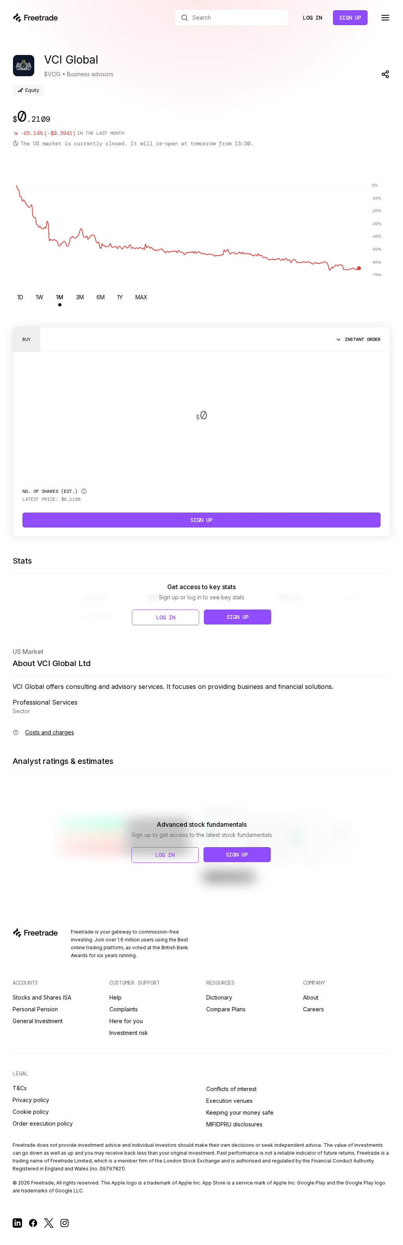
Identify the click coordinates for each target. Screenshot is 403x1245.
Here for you (126, 1021)
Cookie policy (31, 1111)
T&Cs (20, 1088)
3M (80, 297)
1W (39, 297)
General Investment (38, 1021)
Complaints (123, 1009)
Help (115, 997)
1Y (120, 297)
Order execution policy (43, 1123)
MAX (141, 297)
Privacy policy (31, 1100)
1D (20, 297)
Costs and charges (49, 732)
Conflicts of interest (231, 1089)
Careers (313, 1009)
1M (59, 297)
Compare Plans (226, 1009)
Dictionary (219, 997)
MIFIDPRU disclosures (234, 1124)
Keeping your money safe (240, 1112)
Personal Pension (35, 1009)
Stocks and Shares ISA (42, 997)
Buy (26, 339)
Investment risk (128, 1032)
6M (100, 297)
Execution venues (229, 1100)
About (310, 997)
